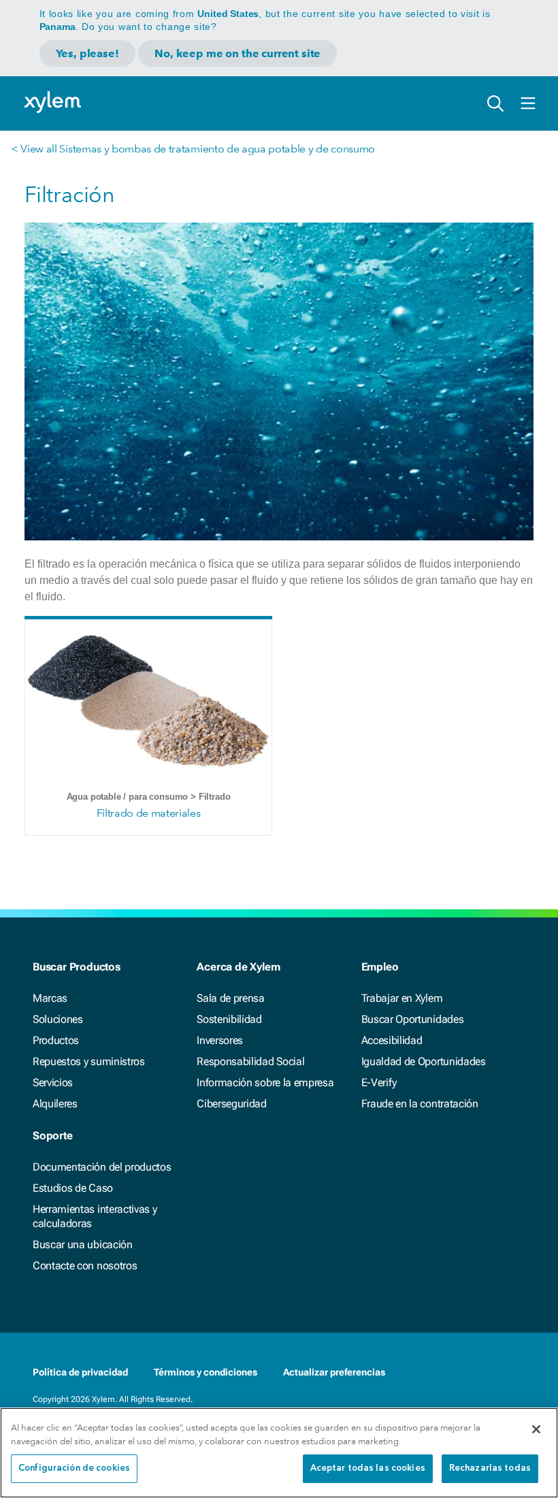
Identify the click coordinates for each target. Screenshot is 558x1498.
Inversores (220, 1040)
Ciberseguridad (232, 1103)
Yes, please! (87, 53)
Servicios (53, 1082)
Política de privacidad (80, 1372)
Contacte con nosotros (85, 1265)
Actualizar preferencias (334, 1372)
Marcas (50, 998)
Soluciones (58, 1019)
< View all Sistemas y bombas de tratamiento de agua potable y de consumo (193, 148)
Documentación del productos (102, 1166)
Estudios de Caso (73, 1188)
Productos (56, 1040)
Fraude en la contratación (419, 1103)
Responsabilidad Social (250, 1061)
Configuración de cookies (74, 1468)
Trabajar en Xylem (402, 998)
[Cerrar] (536, 1429)
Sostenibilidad (229, 1019)
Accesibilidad (392, 1040)
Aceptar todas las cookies (367, 1468)
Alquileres (55, 1103)
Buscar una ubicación (83, 1244)
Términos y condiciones (205, 1372)
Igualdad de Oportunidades (423, 1061)
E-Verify (379, 1082)
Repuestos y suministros (89, 1061)
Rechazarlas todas (490, 1468)
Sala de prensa (231, 998)
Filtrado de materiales (149, 813)
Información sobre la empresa (265, 1082)
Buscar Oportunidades (412, 1019)
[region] (279, 1452)
